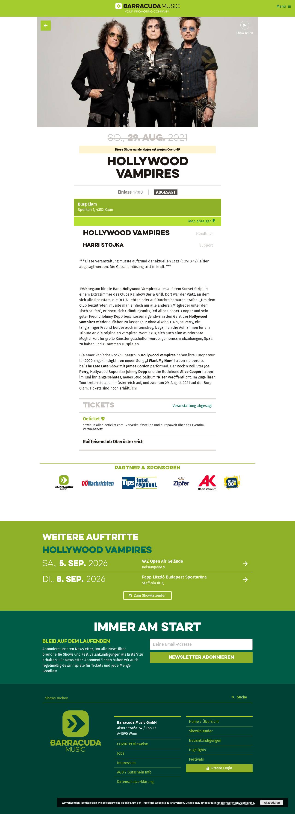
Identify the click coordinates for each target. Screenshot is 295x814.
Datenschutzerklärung (135, 781)
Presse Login (221, 768)
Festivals (196, 759)
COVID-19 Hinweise (132, 744)
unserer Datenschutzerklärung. (236, 802)
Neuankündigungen (205, 740)
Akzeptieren (272, 802)
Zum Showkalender (150, 595)
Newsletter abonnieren (201, 657)
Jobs (120, 753)
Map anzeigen (200, 221)
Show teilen (244, 33)
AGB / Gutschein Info (134, 772)
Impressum (126, 763)
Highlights (197, 750)
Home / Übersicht (204, 721)
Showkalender (201, 731)
